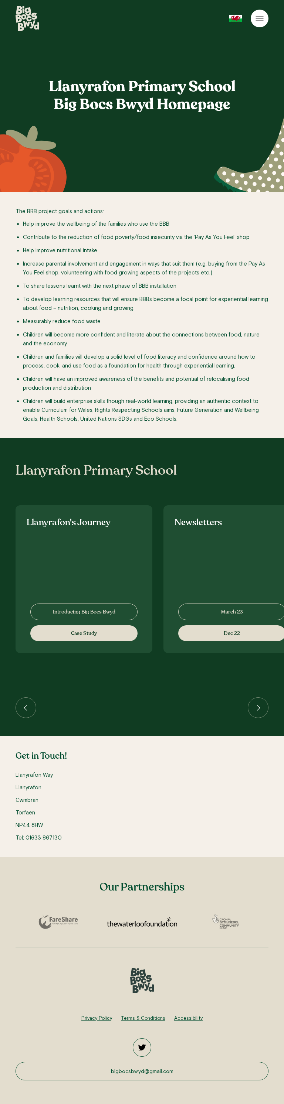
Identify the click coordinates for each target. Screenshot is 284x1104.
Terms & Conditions (143, 1018)
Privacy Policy (96, 1018)
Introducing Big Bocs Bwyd (84, 611)
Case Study (84, 633)
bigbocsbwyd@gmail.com (142, 1071)
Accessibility (188, 1018)
